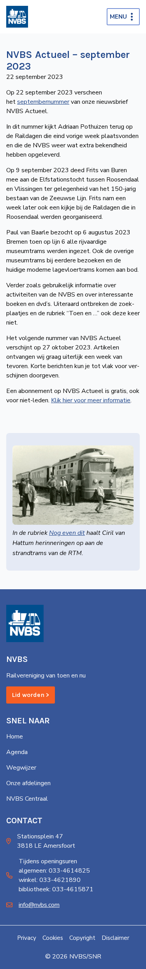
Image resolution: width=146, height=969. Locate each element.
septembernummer (43, 102)
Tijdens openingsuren (48, 861)
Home (14, 736)
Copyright (82, 938)
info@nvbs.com (39, 905)
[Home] (17, 17)
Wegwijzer (21, 767)
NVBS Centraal (27, 798)
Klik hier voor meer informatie (90, 400)
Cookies (52, 938)
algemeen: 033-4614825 (54, 870)
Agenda (17, 752)
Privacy (26, 938)
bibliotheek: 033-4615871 (56, 889)
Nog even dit (67, 533)
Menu (118, 17)
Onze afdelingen (28, 783)
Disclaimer (115, 938)
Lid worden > (30, 694)
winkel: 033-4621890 (50, 880)
